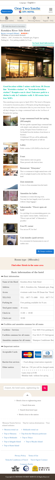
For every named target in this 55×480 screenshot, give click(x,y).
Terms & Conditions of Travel (16, 460)
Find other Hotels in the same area (27, 265)
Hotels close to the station (29, 414)
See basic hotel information (43, 43)
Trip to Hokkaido (10, 438)
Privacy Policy (20, 456)
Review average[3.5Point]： (10, 33)
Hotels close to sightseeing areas (28, 400)
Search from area (28, 405)
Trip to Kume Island (11, 445)
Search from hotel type (28, 410)
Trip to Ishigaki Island (12, 442)
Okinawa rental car (11, 430)
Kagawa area (6, 11)
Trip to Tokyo (27, 438)
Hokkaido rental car (30, 430)
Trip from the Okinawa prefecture (34, 434)
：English (26, 3)
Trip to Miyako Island (34, 442)
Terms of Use (33, 456)
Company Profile (26, 464)
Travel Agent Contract (39, 460)
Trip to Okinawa (10, 434)
